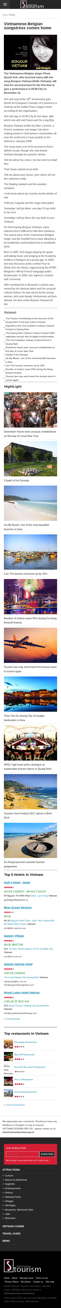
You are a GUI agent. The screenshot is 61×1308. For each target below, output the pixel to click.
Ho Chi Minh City (44, 949)
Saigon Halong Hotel (18, 964)
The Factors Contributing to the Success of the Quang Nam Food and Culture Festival (30, 320)
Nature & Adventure (16, 1179)
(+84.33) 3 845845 (14, 973)
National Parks (13, 1196)
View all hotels (12, 1018)
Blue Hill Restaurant (24, 1054)
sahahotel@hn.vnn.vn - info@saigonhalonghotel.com (19, 983)
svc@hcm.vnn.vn (12, 956)
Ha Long (9, 977)
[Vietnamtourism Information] (32, 4)
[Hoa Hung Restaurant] (8, 1093)
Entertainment (13, 1188)
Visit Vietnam (32, 1301)
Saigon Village (14, 936)
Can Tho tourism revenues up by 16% (25, 365)
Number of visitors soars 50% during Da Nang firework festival (29, 371)
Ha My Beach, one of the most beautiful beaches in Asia (31, 360)
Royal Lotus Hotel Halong (22, 992)
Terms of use (42, 1278)
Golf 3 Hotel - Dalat (17, 882)
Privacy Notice (12, 1282)
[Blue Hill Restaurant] (8, 1056)
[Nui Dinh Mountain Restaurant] (8, 1068)
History (9, 1192)
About (14, 1278)
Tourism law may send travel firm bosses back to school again (30, 378)
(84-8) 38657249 (13, 944)
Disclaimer (26, 1282)
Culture (9, 1175)
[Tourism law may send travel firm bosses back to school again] (30, 645)
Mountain (10, 1218)
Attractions (11, 1169)
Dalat (33, 895)
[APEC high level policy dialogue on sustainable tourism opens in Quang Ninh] (30, 743)
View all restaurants (14, 1104)
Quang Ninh (33, 977)
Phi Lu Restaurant (23, 1079)
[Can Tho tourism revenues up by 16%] (30, 552)
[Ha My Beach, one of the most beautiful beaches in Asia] (30, 503)
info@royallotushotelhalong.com (20, 1013)
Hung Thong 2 (16, 1005)
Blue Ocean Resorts (18, 907)
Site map (50, 1282)
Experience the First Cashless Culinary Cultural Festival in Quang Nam (30, 327)
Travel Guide (11, 1233)
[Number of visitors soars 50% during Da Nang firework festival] (30, 596)
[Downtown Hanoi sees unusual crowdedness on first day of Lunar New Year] (30, 410)
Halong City (20, 977)
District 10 (30, 949)
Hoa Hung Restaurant (25, 1092)
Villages (9, 1201)
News (12, 15)
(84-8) (7, 916)
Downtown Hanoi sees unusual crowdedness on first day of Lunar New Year (30, 349)
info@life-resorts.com (15, 928)
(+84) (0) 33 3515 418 (16, 1001)
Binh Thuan (21, 924)
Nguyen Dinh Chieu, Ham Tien (26, 920)
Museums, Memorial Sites (19, 1209)
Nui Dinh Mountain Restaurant (29, 1067)
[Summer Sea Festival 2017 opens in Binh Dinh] (30, 791)
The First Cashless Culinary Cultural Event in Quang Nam (29, 342)
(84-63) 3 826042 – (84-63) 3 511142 (25, 891)
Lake (7, 1213)
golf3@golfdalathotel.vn (16, 900)
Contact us (38, 1282)
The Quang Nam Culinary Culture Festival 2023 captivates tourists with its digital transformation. (30, 335)
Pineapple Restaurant (25, 1042)
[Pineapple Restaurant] (8, 1044)
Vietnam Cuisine (13, 1226)
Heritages (10, 1205)
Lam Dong (42, 895)
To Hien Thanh (16, 949)
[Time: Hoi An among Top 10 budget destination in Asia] (30, 694)
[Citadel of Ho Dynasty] (30, 458)
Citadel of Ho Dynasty (17, 354)
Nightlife (10, 1183)
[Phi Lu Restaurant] (8, 1081)
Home (5, 15)
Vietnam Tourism (20, 1286)
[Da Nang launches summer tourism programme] (30, 840)
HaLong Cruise (26, 1278)
